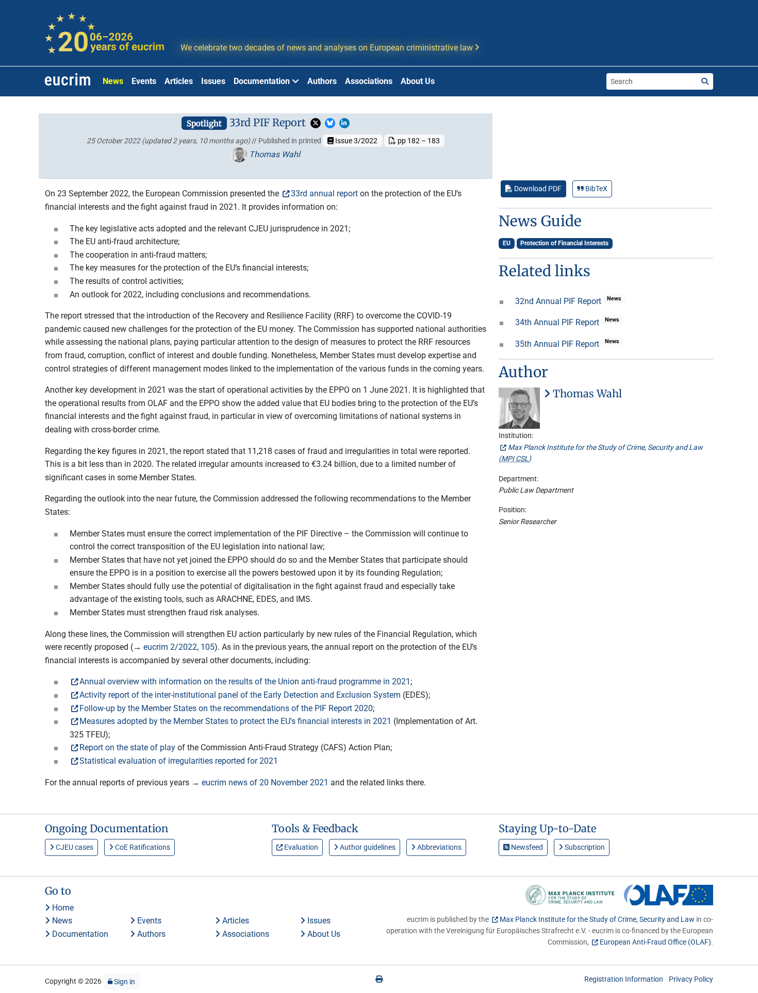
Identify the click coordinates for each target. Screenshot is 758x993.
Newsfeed (526, 847)
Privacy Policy (691, 979)
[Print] (379, 979)
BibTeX (595, 188)
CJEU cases (73, 847)
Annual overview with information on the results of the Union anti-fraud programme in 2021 (244, 681)
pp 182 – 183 (418, 141)
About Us (418, 81)
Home (62, 908)
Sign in (123, 982)
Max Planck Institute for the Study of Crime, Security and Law (597, 919)
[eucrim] (67, 81)
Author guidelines (367, 847)
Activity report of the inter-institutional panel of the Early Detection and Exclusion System (240, 695)
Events (143, 81)
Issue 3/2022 (355, 141)
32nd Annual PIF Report (559, 301)
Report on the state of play (127, 747)
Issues (213, 81)
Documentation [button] (263, 81)
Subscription (584, 847)
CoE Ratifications (141, 847)
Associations (368, 81)
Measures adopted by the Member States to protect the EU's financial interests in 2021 (235, 721)
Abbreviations (439, 847)
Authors (322, 81)
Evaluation (300, 847)
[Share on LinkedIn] (344, 123)
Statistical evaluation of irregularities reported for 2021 (178, 761)
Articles (178, 81)
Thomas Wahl (273, 154)
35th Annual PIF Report (558, 344)
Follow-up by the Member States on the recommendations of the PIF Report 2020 (226, 708)
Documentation (79, 934)
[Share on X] (315, 123)
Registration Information (623, 979)
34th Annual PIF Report (558, 322)
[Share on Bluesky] (330, 123)
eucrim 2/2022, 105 (179, 647)
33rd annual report (324, 193)
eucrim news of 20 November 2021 (265, 782)
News (113, 81)
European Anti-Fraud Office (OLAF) (655, 942)
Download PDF (537, 188)
